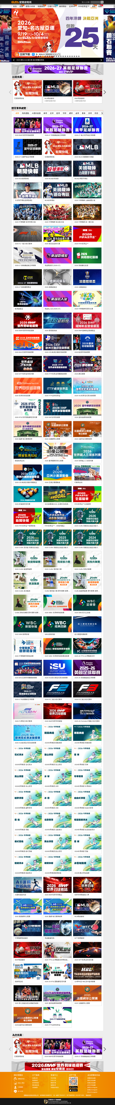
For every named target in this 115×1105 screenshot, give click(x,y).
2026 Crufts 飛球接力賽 (53, 569)
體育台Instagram (92, 1087)
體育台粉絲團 (91, 1080)
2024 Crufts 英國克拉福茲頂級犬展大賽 (88, 547)
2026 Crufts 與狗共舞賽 (82, 569)
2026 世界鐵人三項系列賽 (83, 461)
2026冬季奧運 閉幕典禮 (82, 743)
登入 (83, 2)
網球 (71, 113)
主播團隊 (20, 1087)
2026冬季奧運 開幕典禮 (53, 743)
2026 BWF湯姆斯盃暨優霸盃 (84, 330)
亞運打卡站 (52, 6)
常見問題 (53, 1078)
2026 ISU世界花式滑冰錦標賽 (85, 396)
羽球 (64, 113)
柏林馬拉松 (19, 981)
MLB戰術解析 (49, 98)
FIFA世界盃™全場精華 (82, 504)
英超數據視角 (49, 938)
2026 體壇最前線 (51, 330)
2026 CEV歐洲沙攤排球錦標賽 (56, 352)
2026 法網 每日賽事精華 (83, 439)
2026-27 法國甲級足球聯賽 (24, 157)
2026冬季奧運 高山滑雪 (23, 786)
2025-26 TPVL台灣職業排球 (84, 656)
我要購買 (41, 6)
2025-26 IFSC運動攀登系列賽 (55, 981)
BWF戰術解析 (80, 98)
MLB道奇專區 (50, 200)
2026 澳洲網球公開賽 (22, 916)
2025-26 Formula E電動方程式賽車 (87, 721)
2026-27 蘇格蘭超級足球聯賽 (25, 265)
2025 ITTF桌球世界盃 (52, 1025)
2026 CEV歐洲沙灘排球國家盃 (26, 482)
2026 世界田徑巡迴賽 (22, 396)
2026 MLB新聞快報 (22, 178)
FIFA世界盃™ (83, 6)
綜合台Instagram (92, 1092)
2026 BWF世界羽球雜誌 (53, 895)
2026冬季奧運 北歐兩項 (53, 830)
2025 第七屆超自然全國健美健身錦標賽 (29, 1003)
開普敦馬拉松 (20, 461)
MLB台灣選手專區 (81, 178)
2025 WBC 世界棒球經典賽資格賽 (57, 656)
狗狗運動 (25, 113)
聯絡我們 (88, 1095)
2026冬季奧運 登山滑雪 (53, 764)
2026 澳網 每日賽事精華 (53, 916)
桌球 (77, 113)
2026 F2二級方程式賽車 (53, 699)
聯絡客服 (53, 1083)
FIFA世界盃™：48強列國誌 (55, 526)
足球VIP (72, 6)
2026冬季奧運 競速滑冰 (23, 873)
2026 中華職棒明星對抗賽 (83, 309)
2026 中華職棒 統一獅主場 (84, 222)
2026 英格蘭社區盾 (81, 265)
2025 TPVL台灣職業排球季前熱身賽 (58, 960)
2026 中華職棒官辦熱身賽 (24, 656)
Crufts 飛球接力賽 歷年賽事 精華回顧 (58, 591)
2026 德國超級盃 (51, 287)
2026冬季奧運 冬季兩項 (82, 786)
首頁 (15, 6)
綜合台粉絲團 (91, 1085)
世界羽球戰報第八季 (81, 895)
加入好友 (20, 1091)
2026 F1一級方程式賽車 (23, 244)
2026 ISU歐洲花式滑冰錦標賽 (25, 743)
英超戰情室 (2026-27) (52, 265)
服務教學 (53, 1085)
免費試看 (35, 1078)
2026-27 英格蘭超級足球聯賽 (55, 135)
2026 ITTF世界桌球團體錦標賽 (56, 374)
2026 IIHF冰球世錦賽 (52, 417)
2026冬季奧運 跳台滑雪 (53, 851)
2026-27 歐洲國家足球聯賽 (24, 699)
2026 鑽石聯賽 (79, 374)
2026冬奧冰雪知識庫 (81, 873)
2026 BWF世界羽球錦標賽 (24, 135)
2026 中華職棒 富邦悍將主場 (25, 222)
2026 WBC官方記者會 (82, 613)
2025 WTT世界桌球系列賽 (83, 960)
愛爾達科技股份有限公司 (31, 1095)
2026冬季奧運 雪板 (81, 851)
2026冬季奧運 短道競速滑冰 (84, 830)
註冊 (88, 2)
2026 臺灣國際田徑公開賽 (54, 461)
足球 (52, 113)
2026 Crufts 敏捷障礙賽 (23, 569)
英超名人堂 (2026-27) (52, 309)
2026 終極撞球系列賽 (22, 504)
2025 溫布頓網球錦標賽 (53, 1003)
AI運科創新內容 (20, 895)
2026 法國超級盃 (80, 287)
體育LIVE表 (30, 6)
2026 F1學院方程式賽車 (23, 721)
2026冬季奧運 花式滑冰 (23, 764)
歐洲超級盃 (19, 309)
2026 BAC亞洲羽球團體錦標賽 (26, 678)
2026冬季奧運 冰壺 (51, 808)
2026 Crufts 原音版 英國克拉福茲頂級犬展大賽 (31, 547)
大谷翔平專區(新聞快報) (23, 200)
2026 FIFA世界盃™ (81, 244)
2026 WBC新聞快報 (22, 634)
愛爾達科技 (21, 1079)
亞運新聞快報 (19, 98)
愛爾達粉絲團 (91, 1078)
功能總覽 (35, 1087)
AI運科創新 (36, 113)
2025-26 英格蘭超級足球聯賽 (84, 678)
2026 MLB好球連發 (52, 178)
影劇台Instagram (92, 1090)
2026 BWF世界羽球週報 (53, 721)
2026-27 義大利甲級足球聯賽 (84, 135)
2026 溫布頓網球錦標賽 (82, 417)
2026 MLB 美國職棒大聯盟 (84, 157)
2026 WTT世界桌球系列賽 (24, 374)
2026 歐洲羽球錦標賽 (82, 352)
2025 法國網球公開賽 (82, 1003)
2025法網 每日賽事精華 (23, 1025)
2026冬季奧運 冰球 (51, 786)
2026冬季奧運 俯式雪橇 (23, 851)
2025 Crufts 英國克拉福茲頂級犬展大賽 (59, 547)
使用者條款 (35, 1083)
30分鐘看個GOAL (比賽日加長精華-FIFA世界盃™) (63, 504)
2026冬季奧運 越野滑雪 (23, 808)
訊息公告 (53, 1080)
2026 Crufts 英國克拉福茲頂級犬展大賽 (88, 526)
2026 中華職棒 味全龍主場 (54, 222)
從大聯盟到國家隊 (80, 634)
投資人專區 (21, 1083)
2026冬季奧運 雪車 (81, 764)
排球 (90, 113)
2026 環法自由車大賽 (52, 244)
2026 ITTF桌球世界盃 (52, 396)
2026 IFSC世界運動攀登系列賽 (26, 417)
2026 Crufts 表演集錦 (22, 591)
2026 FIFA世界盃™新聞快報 (25, 526)
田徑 (96, 113)
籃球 (58, 113)
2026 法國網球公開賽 (52, 439)
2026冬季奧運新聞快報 (53, 873)
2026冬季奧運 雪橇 (22, 830)
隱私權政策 (35, 1085)
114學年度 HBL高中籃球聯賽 (84, 981)
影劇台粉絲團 (91, 1083)
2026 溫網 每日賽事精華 (23, 439)
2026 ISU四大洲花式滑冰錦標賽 (56, 678)
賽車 (83, 113)
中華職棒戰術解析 (21, 938)
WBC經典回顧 (50, 634)
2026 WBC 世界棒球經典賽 (54, 613)
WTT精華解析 (79, 938)
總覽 (17, 113)
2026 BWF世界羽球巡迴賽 (24, 330)
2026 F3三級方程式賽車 (83, 699)
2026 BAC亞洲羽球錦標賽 (24, 352)
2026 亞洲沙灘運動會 (52, 482)
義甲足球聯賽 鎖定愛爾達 (26, 60)
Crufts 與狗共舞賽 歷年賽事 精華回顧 (28, 613)
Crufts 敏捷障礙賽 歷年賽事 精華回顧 (87, 591)
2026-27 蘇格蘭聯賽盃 (23, 287)
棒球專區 (62, 6)
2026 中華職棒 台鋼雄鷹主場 (84, 200)
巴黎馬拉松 (78, 482)
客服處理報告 (55, 1087)
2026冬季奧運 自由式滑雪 (83, 808)
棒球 (45, 113)
